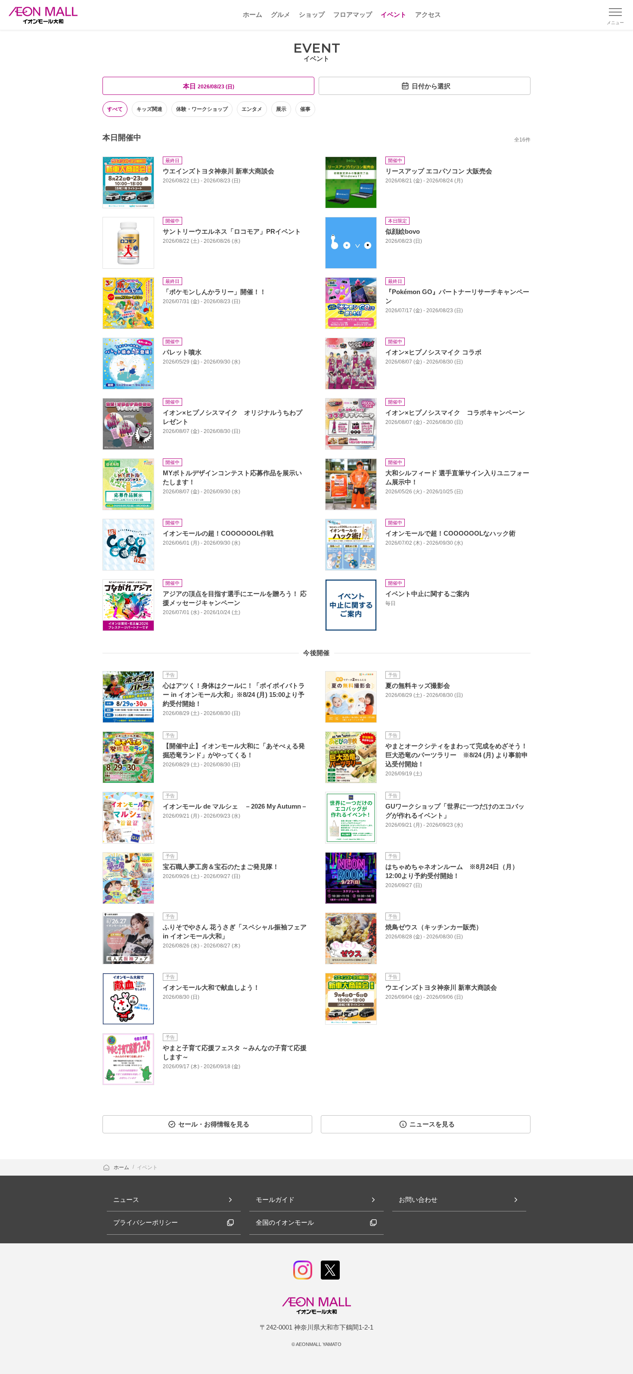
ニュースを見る (432, 1124)
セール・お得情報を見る (213, 1124)
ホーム (122, 1167)
